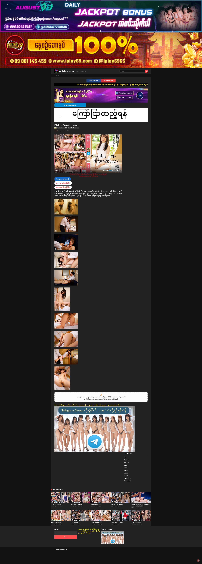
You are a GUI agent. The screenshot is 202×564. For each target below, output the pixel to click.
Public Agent (127, 478)
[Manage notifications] (198, 560)
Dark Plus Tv (59, 127)
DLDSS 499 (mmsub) (117, 504)
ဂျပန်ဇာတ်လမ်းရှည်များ (93, 80)
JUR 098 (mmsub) (136, 522)
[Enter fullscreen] (120, 170)
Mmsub (56, 130)
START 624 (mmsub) (117, 522)
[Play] (56, 170)
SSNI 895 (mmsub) (96, 522)
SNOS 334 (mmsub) (76, 522)
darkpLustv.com (66, 71)
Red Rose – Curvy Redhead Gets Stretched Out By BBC (140, 505)
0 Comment (69, 130)
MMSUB (70, 127)
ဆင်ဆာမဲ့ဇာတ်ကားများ (108, 80)
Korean (126, 470)
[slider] (80, 170)
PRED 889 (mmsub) (56, 522)
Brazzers (126, 462)
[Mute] (107, 170)
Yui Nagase (76, 127)
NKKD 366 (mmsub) (96, 504)
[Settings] (117, 170)
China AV (126, 465)
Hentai (125, 468)
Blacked (126, 460)
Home (57, 75)
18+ (125, 457)
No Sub (126, 475)
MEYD (65, 127)
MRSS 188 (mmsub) (76, 504)
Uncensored (127, 481)
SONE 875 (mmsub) (56, 504)
